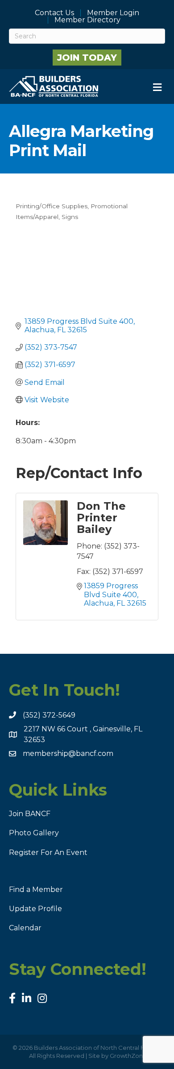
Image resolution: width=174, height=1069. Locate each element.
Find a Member (36, 889)
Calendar (25, 928)
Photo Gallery (34, 833)
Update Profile (35, 908)
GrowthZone (128, 1055)
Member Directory (87, 20)
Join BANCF (29, 813)
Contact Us (54, 13)
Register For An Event (48, 852)
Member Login (113, 13)
